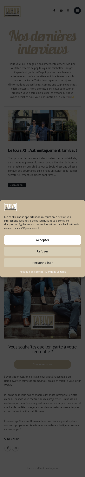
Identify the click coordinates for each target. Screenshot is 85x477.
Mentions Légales (55, 272)
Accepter (42, 240)
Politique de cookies (31, 272)
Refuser (42, 251)
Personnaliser (42, 263)
